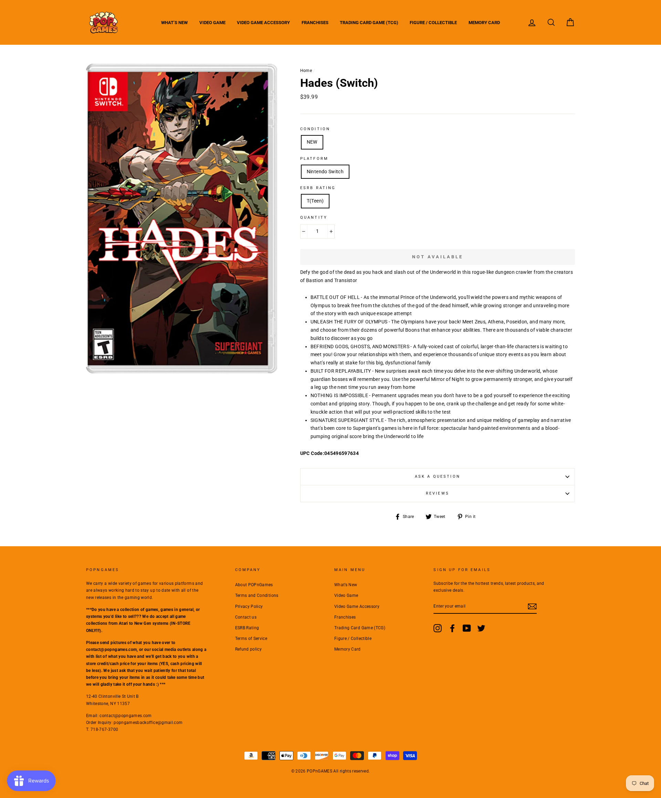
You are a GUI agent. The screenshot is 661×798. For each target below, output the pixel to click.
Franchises (315, 22)
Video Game (212, 22)
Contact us (246, 617)
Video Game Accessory (263, 22)
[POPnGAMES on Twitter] (481, 628)
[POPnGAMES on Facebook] (452, 628)
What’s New (174, 22)
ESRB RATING (318, 188)
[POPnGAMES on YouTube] (467, 628)
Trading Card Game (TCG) (369, 22)
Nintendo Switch (325, 171)
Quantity (313, 217)
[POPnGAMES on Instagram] (437, 628)
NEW (312, 142)
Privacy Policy (249, 606)
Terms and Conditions (257, 595)
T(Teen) (315, 201)
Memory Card (484, 22)
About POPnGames (254, 584)
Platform (314, 158)
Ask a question (437, 476)
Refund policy (248, 649)
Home (306, 70)
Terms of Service (251, 638)
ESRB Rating (247, 627)
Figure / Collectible (433, 22)
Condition (315, 129)
